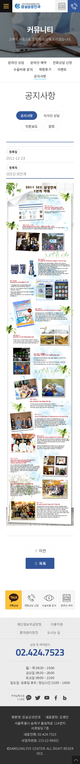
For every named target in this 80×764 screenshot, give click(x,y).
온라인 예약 (61, 6)
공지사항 (27, 115)
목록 (42, 563)
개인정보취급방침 (29, 624)
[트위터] (38, 698)
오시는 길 (53, 632)
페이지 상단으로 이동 (76, 760)
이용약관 (57, 624)
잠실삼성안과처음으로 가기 (27, 6)
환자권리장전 (29, 632)
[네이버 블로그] (65, 698)
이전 (42, 550)
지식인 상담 (51, 115)
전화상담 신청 (74, 6)
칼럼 (51, 126)
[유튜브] (47, 698)
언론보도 (31, 126)
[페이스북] (56, 698)
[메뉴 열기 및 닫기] (6, 6)
